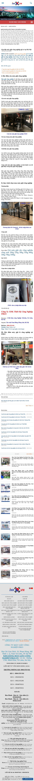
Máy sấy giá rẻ (17, 394)
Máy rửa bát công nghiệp (25, 603)
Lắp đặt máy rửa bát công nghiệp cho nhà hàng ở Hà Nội (13, 448)
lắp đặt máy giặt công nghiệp (20, 53)
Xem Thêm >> (29, 405)
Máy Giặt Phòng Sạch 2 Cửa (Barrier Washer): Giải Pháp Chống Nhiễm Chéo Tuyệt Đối (22, 472)
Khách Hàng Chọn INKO (9, 624)
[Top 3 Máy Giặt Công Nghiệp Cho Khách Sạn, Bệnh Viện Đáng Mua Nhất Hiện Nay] (5, 501)
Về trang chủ (9, 596)
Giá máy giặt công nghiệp (25, 601)
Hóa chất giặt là (9, 601)
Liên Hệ (25, 598)
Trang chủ (4, 26)
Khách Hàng (12, 26)
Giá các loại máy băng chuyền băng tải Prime (9, 632)
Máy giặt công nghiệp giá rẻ (18, 393)
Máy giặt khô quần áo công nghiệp (9, 608)
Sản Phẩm (25, 596)
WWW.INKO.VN (28, 703)
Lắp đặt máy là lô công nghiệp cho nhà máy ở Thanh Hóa (13, 417)
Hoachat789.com (14, 779)
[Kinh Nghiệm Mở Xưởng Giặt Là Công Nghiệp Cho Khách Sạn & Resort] (5, 578)
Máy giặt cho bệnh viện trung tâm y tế (25, 608)
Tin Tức (9, 598)
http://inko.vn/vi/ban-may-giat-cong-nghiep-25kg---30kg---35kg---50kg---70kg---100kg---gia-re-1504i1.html (18, 734)
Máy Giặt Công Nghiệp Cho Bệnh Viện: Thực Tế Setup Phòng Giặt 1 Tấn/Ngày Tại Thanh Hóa (22, 458)
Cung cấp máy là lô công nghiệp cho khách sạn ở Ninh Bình (14, 424)
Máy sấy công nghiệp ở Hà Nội (26, 394)
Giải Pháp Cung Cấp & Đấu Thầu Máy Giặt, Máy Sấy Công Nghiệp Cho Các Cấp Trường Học (22, 509)
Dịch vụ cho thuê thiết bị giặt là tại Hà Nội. (10, 72)
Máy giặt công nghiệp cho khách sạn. (24, 611)
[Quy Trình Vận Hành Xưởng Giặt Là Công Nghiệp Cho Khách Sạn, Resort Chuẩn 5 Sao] (5, 540)
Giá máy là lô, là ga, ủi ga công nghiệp (9, 620)
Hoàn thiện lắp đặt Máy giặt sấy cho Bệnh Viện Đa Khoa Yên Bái (15, 400)
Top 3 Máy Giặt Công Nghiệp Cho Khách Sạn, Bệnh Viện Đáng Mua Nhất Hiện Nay (22, 496)
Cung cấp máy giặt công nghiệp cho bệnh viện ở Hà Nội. (13, 69)
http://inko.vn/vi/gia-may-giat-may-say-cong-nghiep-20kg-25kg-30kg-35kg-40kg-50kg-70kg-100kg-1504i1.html (17, 729)
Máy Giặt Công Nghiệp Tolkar (25, 620)
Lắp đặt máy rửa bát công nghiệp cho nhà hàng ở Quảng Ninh (14, 432)
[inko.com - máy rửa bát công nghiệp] (17, 3)
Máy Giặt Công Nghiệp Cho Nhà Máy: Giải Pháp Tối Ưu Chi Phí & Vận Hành (22, 484)
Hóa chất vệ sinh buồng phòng (16, 778)
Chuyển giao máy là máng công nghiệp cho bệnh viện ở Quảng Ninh (15, 420)
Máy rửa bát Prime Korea (25, 624)
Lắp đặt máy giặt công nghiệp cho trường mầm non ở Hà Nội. (14, 71)
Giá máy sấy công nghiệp (25, 605)
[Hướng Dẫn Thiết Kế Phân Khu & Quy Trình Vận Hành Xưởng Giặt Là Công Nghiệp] (5, 529)
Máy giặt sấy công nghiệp (9, 394)
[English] (30, 588)
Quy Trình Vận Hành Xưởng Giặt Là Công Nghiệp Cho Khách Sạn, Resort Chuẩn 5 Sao (22, 534)
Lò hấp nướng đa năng (25, 626)
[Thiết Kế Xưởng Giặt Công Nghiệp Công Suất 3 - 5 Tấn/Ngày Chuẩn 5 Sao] (5, 566)
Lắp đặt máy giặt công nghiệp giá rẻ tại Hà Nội (16, 49)
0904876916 (28, 779)
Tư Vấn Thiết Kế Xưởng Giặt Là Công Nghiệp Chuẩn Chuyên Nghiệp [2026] (22, 546)
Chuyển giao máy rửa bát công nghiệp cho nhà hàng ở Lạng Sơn (15, 440)
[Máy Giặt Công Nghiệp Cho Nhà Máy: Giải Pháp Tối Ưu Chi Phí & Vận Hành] (5, 492)
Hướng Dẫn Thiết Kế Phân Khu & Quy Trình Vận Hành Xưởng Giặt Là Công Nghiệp (22, 522)
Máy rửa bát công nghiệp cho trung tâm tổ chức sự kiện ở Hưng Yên (15, 444)
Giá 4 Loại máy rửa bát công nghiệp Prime (24, 629)
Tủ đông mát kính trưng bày (9, 627)
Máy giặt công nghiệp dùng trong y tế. (9, 611)
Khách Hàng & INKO (9, 617)
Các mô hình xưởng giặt (9, 622)
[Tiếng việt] (32, 588)
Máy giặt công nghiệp (8, 393)
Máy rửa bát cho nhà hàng (25, 622)
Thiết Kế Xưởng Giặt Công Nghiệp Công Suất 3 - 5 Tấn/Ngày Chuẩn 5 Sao (22, 558)
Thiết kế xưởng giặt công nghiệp (9, 614)
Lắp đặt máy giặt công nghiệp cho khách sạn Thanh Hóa (13, 414)
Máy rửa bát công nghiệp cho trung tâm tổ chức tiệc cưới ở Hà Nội (15, 428)
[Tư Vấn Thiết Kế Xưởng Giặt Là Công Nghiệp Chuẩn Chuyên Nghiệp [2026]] (5, 554)
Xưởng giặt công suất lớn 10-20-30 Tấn (25, 614)
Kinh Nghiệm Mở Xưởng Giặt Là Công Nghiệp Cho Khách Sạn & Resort (22, 570)
